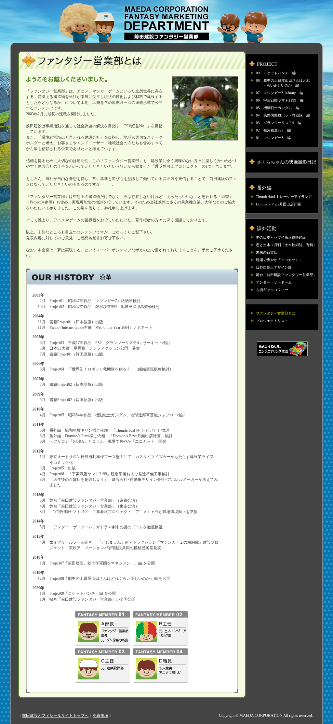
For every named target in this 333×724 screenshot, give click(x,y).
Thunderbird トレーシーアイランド (284, 197)
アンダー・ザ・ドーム (274, 282)
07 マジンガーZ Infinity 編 (279, 93)
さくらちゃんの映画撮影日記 (286, 162)
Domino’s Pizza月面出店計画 (278, 204)
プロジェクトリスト (272, 321)
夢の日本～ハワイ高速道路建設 (281, 237)
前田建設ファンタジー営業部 (166, 23)
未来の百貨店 (266, 252)
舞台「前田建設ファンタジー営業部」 (286, 275)
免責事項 (100, 715)
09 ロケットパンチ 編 (276, 73)
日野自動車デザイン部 (274, 267)
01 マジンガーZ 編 (273, 138)
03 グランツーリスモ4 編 (278, 123)
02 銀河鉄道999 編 (273, 130)
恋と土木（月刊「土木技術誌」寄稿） (286, 245)
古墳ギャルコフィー (272, 290)
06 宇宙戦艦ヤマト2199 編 (279, 100)
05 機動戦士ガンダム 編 (277, 108)
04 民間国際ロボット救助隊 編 (283, 115)
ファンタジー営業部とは (275, 313)
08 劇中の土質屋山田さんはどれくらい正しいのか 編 (283, 82)
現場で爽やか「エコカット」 (279, 260)
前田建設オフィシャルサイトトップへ (55, 715)
